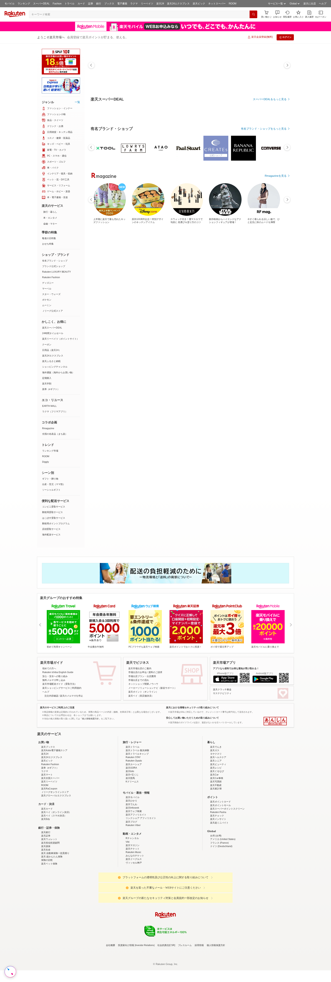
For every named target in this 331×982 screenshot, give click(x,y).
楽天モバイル (132, 830)
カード (81, 3)
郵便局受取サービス (52, 512)
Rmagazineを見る (276, 448)
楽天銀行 (45, 865)
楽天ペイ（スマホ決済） (53, 849)
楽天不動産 (216, 818)
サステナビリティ (222, 693)
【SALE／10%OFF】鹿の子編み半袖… (231, 315)
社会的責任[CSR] (166, 978)
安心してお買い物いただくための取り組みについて (192, 717)
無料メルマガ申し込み (53, 680)
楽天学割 (46, 383)
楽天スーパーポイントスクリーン (227, 842)
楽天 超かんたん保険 (51, 890)
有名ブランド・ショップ (54, 260)
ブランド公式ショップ (53, 266)
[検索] (253, 14)
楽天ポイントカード (220, 835)
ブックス (109, 3)
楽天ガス (214, 784)
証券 (90, 3)
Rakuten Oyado (134, 794)
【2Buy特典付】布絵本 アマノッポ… (102, 315)
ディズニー (48, 283)
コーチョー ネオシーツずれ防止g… (209, 315)
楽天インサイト (218, 852)
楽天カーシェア (134, 798)
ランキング (24, 3)
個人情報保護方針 (216, 978)
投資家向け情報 (126, 978)
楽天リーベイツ (49, 815)
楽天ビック (199, 3)
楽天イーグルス (134, 892)
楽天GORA (131, 801)
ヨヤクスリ (216, 787)
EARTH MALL (49, 406)
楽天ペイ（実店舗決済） (141, 695)
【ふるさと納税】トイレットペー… (145, 315)
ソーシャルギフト (51, 490)
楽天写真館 (216, 815)
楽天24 (160, 3)
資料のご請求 (155, 672)
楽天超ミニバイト (219, 856)
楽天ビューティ (218, 798)
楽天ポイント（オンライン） (143, 691)
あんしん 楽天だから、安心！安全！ (275, 721)
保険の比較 (47, 893)
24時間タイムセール (52, 333)
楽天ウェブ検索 (134, 844)
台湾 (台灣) (215, 869)
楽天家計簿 (216, 822)
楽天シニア (216, 794)
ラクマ (134, 3)
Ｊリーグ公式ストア (52, 311)
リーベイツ (147, 3)
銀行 (98, 3)
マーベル (46, 288)
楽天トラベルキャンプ (137, 787)
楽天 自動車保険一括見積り (55, 886)
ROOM (232, 3)
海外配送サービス (51, 534)
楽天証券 (45, 869)
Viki (127, 875)
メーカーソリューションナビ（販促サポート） (152, 688)
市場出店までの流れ (138, 680)
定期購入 (46, 378)
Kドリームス (132, 815)
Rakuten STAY (133, 790)
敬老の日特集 (49, 238)
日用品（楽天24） (51, 350)
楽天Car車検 (216, 811)
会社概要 (110, 978)
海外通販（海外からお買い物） (58, 372)
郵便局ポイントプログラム (56, 523)
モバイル (10, 3)
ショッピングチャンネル (54, 366)
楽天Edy (45, 852)
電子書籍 (122, 3)
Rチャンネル (132, 871)
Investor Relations (144, 978)
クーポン (46, 344)
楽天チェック (217, 849)
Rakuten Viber (133, 858)
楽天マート (47, 808)
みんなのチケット (135, 889)
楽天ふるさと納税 (51, 361)
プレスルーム (185, 978)
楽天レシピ (216, 801)
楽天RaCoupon (49, 822)
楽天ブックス (48, 780)
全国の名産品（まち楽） (54, 434)
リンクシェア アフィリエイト (141, 851)
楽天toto (130, 804)
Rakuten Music (133, 885)
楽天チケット (132, 882)
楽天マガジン (132, 878)
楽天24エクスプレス (178, 3)
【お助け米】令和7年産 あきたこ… (252, 315)
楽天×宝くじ (132, 808)
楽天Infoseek (132, 841)
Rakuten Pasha (218, 845)
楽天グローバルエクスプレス (56, 829)
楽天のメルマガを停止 (71, 695)
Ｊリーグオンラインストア (55, 825)
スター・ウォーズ (51, 294)
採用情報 (199, 978)
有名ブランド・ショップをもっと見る (264, 233)
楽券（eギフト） (51, 389)
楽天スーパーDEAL (52, 327)
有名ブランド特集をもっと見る (268, 398)
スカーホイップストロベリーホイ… (187, 315)
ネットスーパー (217, 3)
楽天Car (214, 808)
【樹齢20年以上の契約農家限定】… (166, 315)
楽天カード (47, 842)
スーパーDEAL (41, 3)
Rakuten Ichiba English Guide (57, 672)
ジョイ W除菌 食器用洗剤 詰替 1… (274, 315)
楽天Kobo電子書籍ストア (54, 784)
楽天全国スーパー (50, 811)
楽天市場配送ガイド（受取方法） (59, 684)
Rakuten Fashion (51, 277)
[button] (277, 14)
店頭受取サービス (51, 529)
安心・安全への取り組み (55, 676)
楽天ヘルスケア (218, 790)
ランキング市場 (50, 450)
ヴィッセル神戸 (134, 896)
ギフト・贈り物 (50, 478)
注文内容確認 (51, 695)
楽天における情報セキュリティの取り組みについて (192, 707)
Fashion (57, 3)
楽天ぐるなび (217, 804)
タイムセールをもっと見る (270, 339)
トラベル (70, 3)
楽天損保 (45, 879)
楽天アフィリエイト (136, 848)
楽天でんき (216, 780)
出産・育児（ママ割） (53, 484)
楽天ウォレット (49, 872)
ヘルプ (322, 3)
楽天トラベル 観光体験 (137, 784)
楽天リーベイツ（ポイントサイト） (60, 338)
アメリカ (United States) (222, 872)
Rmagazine (48, 428)
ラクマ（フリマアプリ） (54, 411)
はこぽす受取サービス (53, 518)
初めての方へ (49, 668)
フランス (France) (219, 876)
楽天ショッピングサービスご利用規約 (61, 688)
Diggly (45, 462)
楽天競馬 (130, 811)
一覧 (77, 102)
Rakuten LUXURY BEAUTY (56, 271)
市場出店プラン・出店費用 (142, 676)
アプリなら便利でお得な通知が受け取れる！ (236, 668)
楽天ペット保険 (49, 897)
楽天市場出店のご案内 (139, 668)
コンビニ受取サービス (53, 506)
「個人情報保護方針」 (90, 718)
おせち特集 (48, 244)
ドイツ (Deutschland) (221, 879)
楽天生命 (45, 883)
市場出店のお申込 (137, 672)
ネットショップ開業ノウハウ (143, 684)
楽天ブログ (131, 855)
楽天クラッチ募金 (222, 689)
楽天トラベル (132, 780)
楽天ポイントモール (220, 838)
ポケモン (46, 299)
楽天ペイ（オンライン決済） (56, 845)
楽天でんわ (131, 838)
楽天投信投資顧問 (50, 876)
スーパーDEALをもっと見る (270, 99)
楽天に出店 (309, 3)
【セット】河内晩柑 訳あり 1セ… (124, 315)
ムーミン (46, 305)
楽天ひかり (131, 834)
